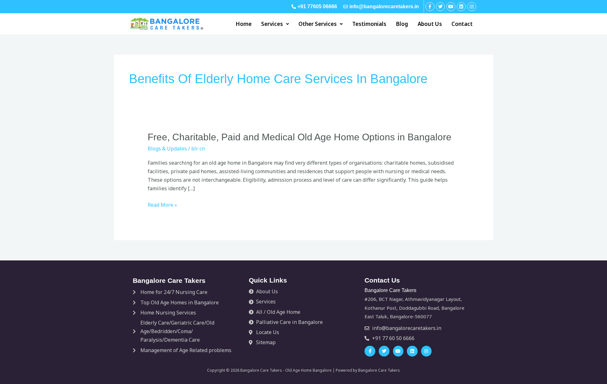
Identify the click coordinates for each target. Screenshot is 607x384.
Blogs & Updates (167, 148)
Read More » (162, 205)
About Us (430, 23)
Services (272, 23)
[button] (275, 23)
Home (244, 23)
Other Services (317, 23)
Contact (462, 23)
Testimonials (369, 23)
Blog (402, 23)
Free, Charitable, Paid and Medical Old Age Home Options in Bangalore (299, 137)
